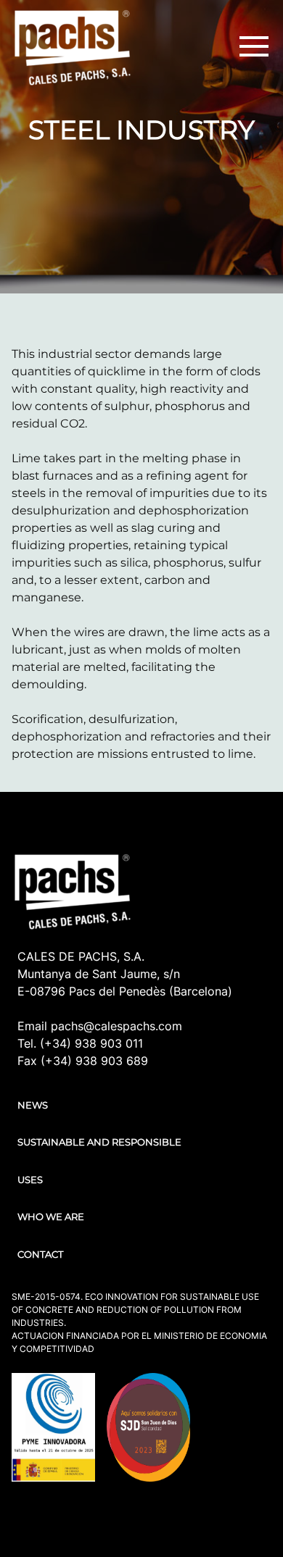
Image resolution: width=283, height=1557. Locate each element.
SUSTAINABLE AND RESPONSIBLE (99, 1142)
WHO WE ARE (50, 1216)
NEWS (32, 1105)
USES (30, 1179)
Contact (40, 1254)
